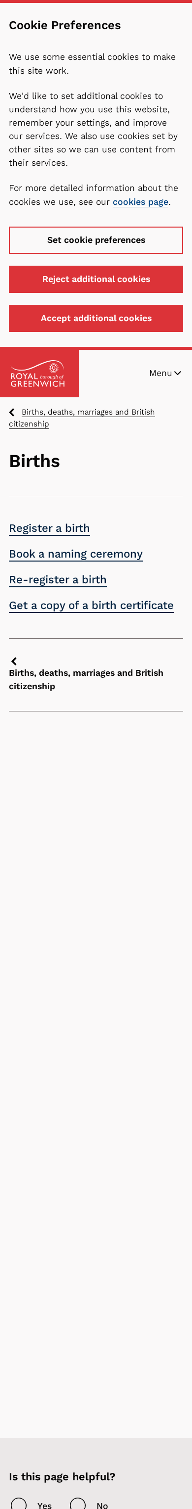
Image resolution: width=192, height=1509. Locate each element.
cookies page (140, 201)
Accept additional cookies (96, 318)
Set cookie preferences (96, 240)
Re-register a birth (58, 579)
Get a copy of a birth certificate (91, 605)
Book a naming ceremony (76, 554)
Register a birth (49, 528)
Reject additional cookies (96, 279)
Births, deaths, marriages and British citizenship (82, 418)
